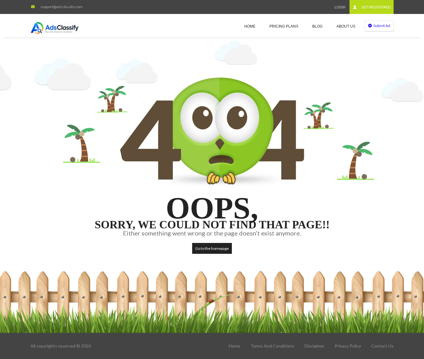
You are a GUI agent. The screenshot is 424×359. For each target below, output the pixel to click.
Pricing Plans (283, 26)
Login (340, 7)
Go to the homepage (212, 248)
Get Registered (375, 7)
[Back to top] (404, 320)
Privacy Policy (348, 345)
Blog (317, 26)
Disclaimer (314, 345)
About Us (345, 26)
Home (249, 26)
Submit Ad (381, 25)
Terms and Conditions (272, 345)
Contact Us (382, 345)
